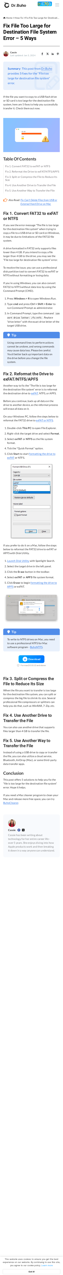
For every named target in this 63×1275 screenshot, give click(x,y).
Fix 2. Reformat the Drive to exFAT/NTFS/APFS (32, 171)
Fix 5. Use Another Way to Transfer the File (30, 190)
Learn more (47, 1265)
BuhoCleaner (10, 802)
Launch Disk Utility (18, 560)
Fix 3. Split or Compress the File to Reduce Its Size (31, 178)
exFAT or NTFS (44, 420)
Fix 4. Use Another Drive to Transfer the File (30, 185)
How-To (19, 17)
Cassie (13, 52)
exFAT (34, 393)
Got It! (31, 1271)
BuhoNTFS (36, 647)
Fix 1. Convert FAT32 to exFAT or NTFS (27, 166)
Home (9, 17)
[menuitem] (42, 54)
